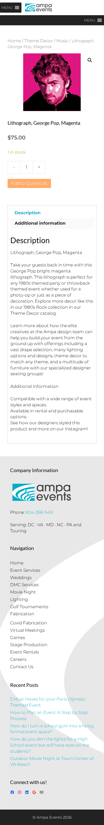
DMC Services (24, 584)
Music (62, 40)
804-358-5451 (39, 512)
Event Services (25, 570)
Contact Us (21, 666)
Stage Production (28, 644)
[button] (89, 60)
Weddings (21, 577)
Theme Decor (38, 40)
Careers (18, 659)
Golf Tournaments (29, 606)
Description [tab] (28, 212)
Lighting (19, 599)
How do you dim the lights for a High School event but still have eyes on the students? (49, 745)
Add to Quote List (29, 183)
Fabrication (22, 613)
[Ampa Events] (38, 7)
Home (14, 40)
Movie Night (23, 592)
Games (17, 637)
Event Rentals (24, 651)
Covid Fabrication (28, 622)
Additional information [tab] (40, 223)
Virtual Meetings (27, 630)
